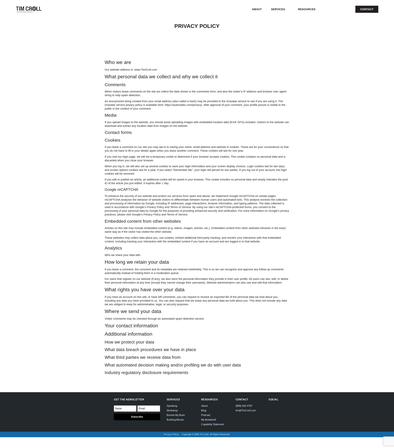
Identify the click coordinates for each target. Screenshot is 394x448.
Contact (242, 399)
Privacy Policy (171, 434)
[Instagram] (276, 406)
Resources (307, 9)
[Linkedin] (276, 411)
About (257, 9)
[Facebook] (271, 406)
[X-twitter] (271, 411)
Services (278, 9)
